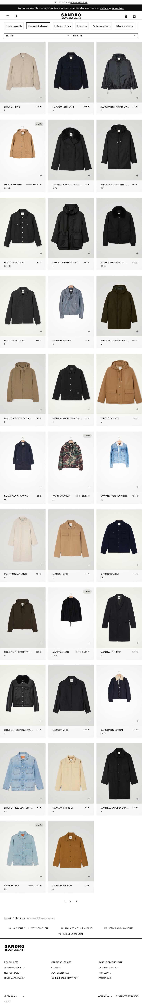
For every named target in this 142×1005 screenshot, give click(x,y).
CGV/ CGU (55, 968)
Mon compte (105, 973)
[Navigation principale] (7, 16)
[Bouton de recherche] (15, 16)
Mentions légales (60, 973)
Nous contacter (12, 973)
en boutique (118, 8)
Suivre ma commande (14, 978)
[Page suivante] (76, 901)
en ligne (104, 8)
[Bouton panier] (134, 16)
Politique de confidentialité (64, 978)
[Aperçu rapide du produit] (40, 97)
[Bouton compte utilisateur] (126, 16)
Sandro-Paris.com (78, 2)
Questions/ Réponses (14, 968)
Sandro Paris (105, 978)
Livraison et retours (109, 968)
